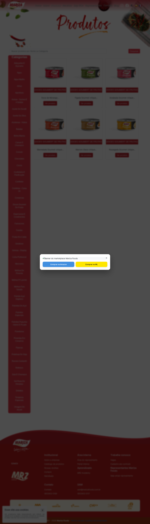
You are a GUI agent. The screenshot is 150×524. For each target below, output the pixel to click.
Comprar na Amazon (58, 264)
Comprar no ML (91, 264)
